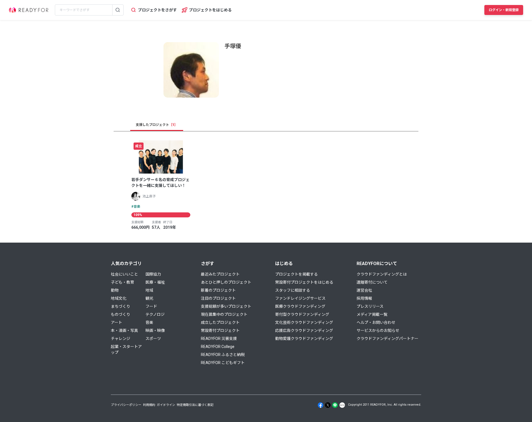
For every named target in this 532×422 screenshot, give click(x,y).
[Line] (335, 405)
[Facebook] (320, 405)
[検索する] (117, 10)
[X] (328, 405)
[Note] (342, 405)
